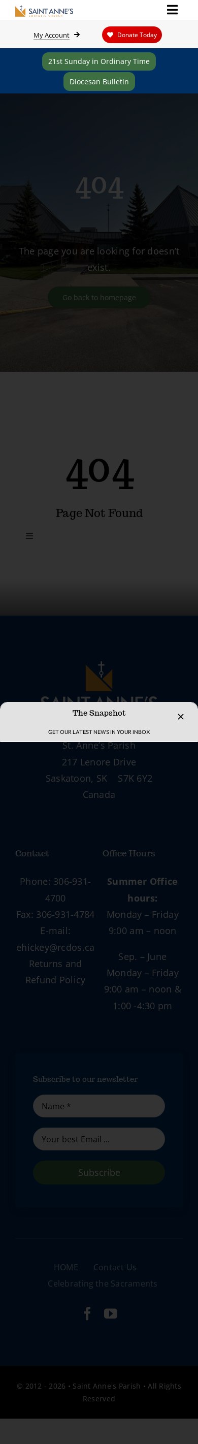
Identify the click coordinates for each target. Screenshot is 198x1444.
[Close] (181, 716)
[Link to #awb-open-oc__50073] (172, 10)
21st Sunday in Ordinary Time (99, 61)
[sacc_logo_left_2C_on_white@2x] (44, 10)
